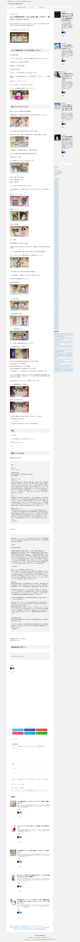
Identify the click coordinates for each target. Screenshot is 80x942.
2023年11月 (56, 229)
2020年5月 (56, 292)
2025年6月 (56, 201)
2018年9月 (56, 322)
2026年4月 (56, 186)
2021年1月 (56, 280)
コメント (14, 748)
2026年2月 (56, 189)
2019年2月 (56, 315)
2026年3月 (56, 188)
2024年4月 (56, 222)
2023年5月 (56, 238)
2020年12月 (56, 282)
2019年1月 (56, 316)
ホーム (11, 7)
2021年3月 (56, 277)
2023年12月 (56, 228)
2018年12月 (56, 318)
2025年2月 (56, 207)
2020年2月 (56, 297)
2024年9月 (56, 215)
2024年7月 (56, 217)
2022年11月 (56, 247)
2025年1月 (56, 209)
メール (14, 768)
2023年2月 (56, 243)
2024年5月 (56, 220)
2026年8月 (56, 180)
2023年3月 (56, 241)
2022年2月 (56, 261)
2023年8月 (56, 234)
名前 (13, 764)
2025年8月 (56, 198)
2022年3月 (56, 259)
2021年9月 (56, 268)
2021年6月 (56, 273)
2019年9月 (56, 304)
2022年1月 (56, 262)
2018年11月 (56, 319)
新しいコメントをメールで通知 (18, 784)
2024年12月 (56, 210)
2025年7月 (56, 200)
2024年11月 (56, 212)
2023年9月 (56, 232)
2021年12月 (56, 264)
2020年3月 (56, 295)
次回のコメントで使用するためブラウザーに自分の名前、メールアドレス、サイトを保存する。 (30, 780)
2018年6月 (56, 327)
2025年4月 (56, 204)
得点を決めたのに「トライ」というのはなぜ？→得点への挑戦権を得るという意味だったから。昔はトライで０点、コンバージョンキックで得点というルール (33, 901)
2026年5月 (56, 185)
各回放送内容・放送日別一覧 (22, 7)
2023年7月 (56, 235)
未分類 (55, 175)
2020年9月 (56, 286)
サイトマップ (31, 7)
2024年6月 (56, 219)
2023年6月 (56, 237)
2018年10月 (56, 321)
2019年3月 (56, 313)
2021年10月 (56, 267)
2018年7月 (56, 325)
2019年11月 (56, 301)
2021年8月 (56, 270)
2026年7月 (56, 182)
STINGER (52, 939)
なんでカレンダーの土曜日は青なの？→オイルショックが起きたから (27, 925)
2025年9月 (56, 197)
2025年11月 (56, 194)
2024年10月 (56, 213)
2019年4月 (56, 312)
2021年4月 (56, 276)
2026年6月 (56, 183)
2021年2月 (56, 279)
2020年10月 (56, 285)
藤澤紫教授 (18, 457)
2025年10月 (56, 195)
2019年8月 (56, 306)
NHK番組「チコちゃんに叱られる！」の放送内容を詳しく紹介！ (40, 937)
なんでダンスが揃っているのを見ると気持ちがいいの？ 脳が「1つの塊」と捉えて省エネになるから (67, 108)
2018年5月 (56, 328)
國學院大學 (12, 529)
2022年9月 (56, 250)
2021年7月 (56, 271)
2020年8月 (56, 288)
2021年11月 (56, 265)
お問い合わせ (41, 7)
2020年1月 (56, 298)
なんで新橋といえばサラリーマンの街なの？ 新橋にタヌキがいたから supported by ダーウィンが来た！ (67, 76)
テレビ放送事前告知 (58, 172)
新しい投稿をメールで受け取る (18, 787)
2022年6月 (56, 255)
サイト (13, 773)
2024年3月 (56, 223)
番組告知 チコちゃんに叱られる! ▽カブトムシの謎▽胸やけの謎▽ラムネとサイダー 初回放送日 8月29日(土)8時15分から (67, 17)
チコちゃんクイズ (14, 738)
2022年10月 (56, 249)
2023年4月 (56, 240)
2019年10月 (56, 303)
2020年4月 (56, 294)
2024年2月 (56, 225)
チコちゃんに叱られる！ (15, 3)
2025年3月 (56, 206)
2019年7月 (56, 307)
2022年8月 (56, 252)
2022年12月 (56, 246)
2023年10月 (56, 231)
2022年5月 (56, 256)
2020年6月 (56, 291)
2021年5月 (56, 274)
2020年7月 (56, 289)
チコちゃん (56, 169)
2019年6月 (56, 309)
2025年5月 (56, 203)
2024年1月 (56, 226)
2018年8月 (56, 324)
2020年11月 (56, 283)
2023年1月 (56, 244)
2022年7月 (56, 253)
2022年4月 (56, 258)
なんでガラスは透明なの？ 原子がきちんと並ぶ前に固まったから (67, 47)
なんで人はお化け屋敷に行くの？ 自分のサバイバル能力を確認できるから (67, 138)
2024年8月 (56, 216)
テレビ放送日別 (57, 173)
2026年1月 (56, 191)
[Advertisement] (30, 691)
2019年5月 (56, 310)
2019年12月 (56, 300)
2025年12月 (56, 192)
